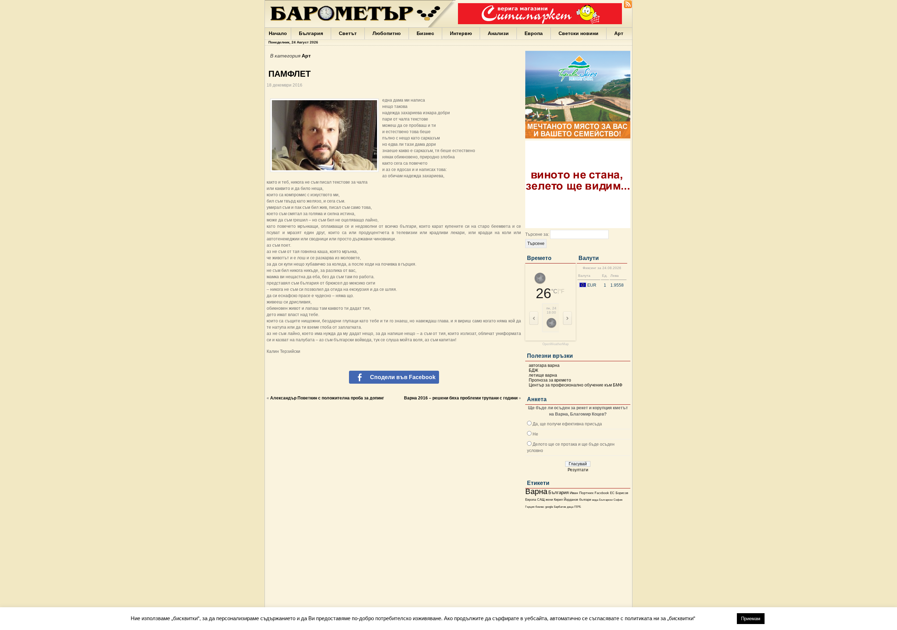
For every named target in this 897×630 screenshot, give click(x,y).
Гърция (529, 506)
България (311, 33)
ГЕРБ (577, 506)
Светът (348, 33)
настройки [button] (716, 618)
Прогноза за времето (550, 380)
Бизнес (425, 33)
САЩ (541, 499)
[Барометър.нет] (628, 7)
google (549, 506)
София (618, 499)
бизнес (539, 506)
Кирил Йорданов (566, 499)
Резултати (578, 469)
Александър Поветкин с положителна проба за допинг (327, 398)
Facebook (602, 493)
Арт (618, 33)
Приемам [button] (750, 618)
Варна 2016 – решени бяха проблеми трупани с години (461, 398)
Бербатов (560, 506)
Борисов (622, 493)
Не (535, 434)
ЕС (612, 493)
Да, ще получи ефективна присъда (567, 424)
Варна (536, 491)
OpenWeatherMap (555, 344)
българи (585, 499)
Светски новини (578, 33)
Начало (278, 33)
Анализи (498, 33)
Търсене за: (537, 234)
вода (595, 499)
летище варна (543, 375)
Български (605, 499)
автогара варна (544, 365)
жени (549, 499)
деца (570, 506)
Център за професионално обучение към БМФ (575, 385)
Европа (534, 33)
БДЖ (533, 370)
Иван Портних (582, 493)
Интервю (461, 33)
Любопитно (386, 33)
